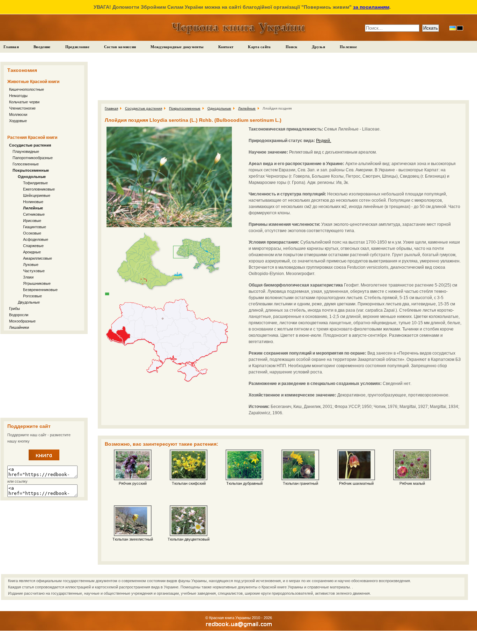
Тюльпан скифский (189, 483)
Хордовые (18, 121)
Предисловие (77, 47)
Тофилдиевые (35, 183)
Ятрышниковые (37, 283)
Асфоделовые (35, 239)
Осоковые (32, 233)
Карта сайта (259, 47)
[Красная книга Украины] (44, 459)
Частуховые (34, 271)
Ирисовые (32, 220)
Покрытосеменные (31, 170)
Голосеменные (26, 164)
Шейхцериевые (36, 195)
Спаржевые (33, 246)
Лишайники (19, 327)
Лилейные (33, 208)
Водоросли (18, 315)
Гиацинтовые (34, 227)
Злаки (28, 277)
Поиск (292, 47)
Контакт (225, 47)
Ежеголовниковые (39, 189)
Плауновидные (26, 151)
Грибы (14, 308)
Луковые (30, 264)
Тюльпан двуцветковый (189, 539)
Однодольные (32, 177)
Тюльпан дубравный (244, 483)
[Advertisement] (44, 376)
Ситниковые (34, 214)
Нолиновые (33, 202)
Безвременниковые (40, 290)
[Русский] (460, 28)
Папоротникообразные (33, 158)
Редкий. (323, 140)
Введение (42, 47)
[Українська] (452, 28)
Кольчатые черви (24, 102)
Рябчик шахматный (356, 483)
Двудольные (29, 302)
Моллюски (18, 114)
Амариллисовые (37, 258)
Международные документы (177, 47)
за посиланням (371, 7)
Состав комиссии (120, 47)
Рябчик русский (133, 483)
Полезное (348, 47)
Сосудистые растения (30, 145)
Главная (11, 47)
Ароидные (32, 252)
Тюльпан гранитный (300, 483)
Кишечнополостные (26, 89)
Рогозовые (32, 296)
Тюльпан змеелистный (132, 539)
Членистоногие (22, 108)
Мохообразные (22, 321)
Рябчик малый (412, 483)
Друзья (318, 47)
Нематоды (18, 96)
